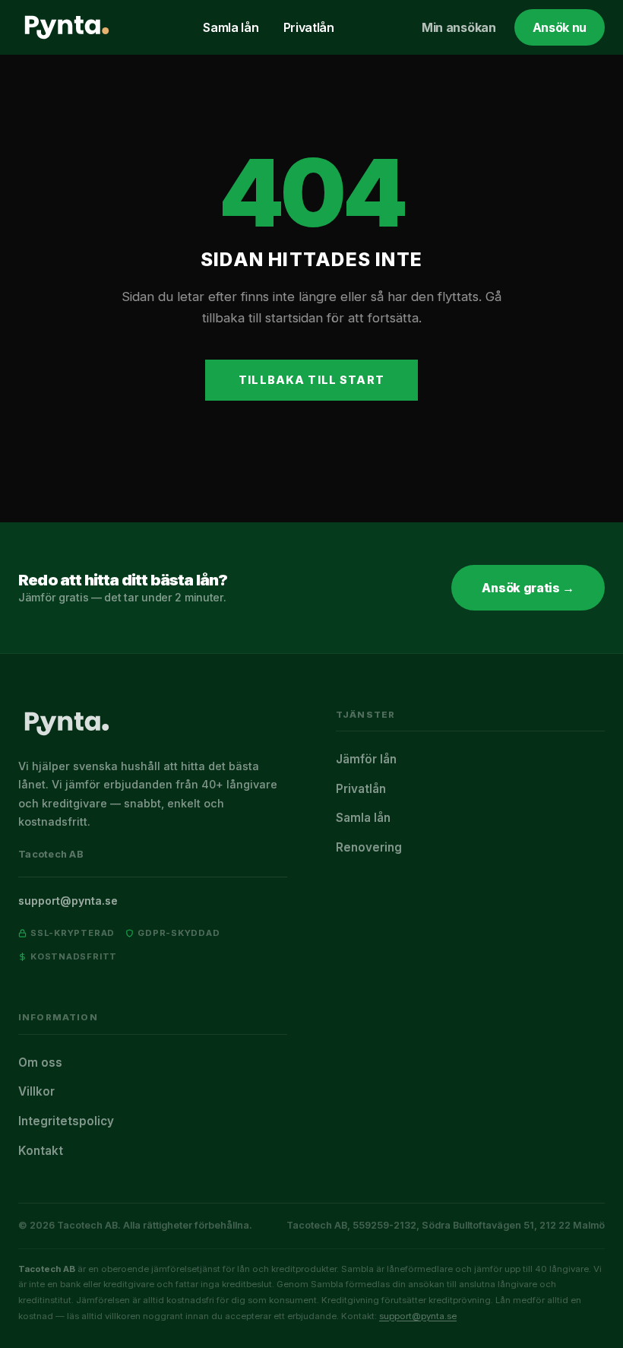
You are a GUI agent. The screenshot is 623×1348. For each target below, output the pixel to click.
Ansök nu (560, 27)
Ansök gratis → (528, 587)
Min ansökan (458, 27)
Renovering (369, 847)
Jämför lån (366, 759)
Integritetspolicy (66, 1121)
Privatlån (308, 27)
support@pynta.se (68, 900)
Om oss (40, 1062)
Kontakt (40, 1150)
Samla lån (230, 27)
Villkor (36, 1091)
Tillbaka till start (311, 379)
